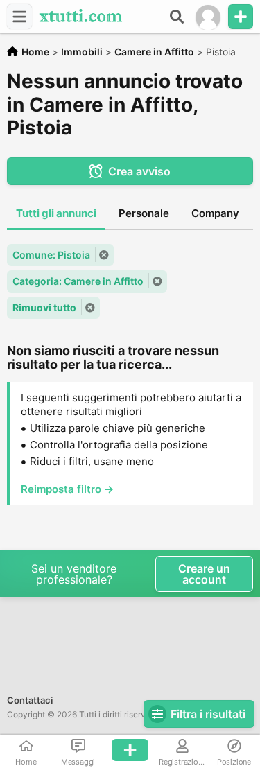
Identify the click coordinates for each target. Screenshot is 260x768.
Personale (144, 213)
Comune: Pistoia (51, 255)
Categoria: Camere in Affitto (78, 281)
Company (215, 213)
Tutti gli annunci (56, 213)
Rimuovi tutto (44, 307)
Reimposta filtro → (67, 489)
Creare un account (204, 573)
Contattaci (30, 700)
